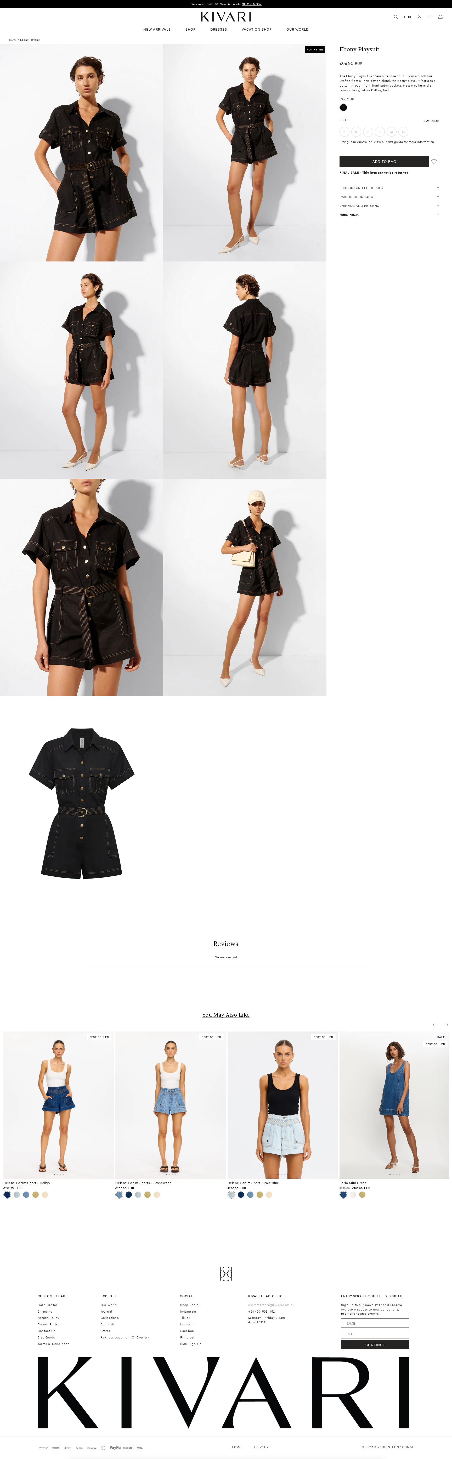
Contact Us (46, 1331)
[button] (435, 1024)
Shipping (45, 1311)
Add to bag (384, 161)
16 (403, 131)
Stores (106, 1331)
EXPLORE (109, 1295)
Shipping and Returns (359, 205)
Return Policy (48, 1317)
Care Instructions (356, 196)
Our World (297, 29)
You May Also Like (226, 1015)
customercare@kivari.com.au (271, 1304)
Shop (190, 29)
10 (368, 131)
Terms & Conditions (54, 1344)
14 (391, 131)
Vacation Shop (257, 29)
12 (379, 131)
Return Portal (48, 1324)
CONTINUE (375, 1344)
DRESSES (218, 29)
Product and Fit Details (361, 187)
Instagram (188, 1311)
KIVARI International (394, 1446)
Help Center (47, 1305)
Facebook (188, 1331)
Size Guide (431, 120)
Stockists (108, 1324)
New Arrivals (157, 29)
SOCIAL (186, 1295)
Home (12, 40)
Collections (110, 1317)
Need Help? (350, 214)
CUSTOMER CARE (53, 1295)
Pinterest (187, 1337)
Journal (106, 1311)
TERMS (236, 1447)
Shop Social (190, 1305)
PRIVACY (261, 1447)
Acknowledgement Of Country (125, 1337)
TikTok (185, 1317)
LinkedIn (187, 1324)
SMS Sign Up (191, 1344)
